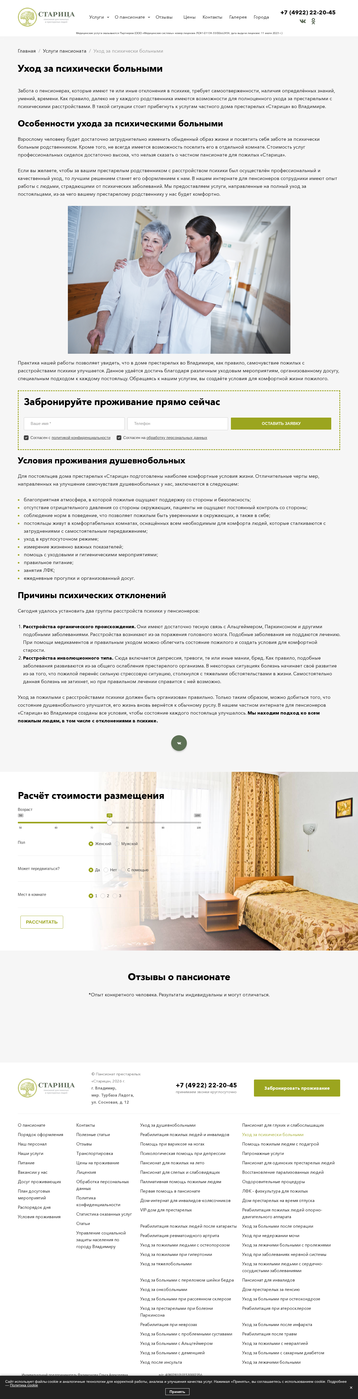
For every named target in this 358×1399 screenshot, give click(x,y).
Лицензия (86, 1172)
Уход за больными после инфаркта (277, 1324)
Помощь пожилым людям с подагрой (280, 1144)
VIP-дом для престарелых (166, 1209)
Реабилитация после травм (269, 1333)
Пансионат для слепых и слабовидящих (180, 1172)
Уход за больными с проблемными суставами (186, 1333)
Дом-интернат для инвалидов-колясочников (185, 1200)
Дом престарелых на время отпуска (278, 1200)
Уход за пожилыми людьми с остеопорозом (185, 1245)
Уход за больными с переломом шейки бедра (187, 1280)
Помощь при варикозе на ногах (172, 1144)
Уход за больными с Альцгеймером (176, 1343)
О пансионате (130, 17)
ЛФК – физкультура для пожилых (275, 1191)
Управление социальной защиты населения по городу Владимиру (101, 1239)
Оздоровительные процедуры (273, 1181)
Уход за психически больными (272, 1134)
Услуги (96, 17)
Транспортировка (94, 1153)
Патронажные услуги (263, 1153)
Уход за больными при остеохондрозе (281, 1298)
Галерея (238, 17)
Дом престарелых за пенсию (271, 1289)
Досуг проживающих (39, 1181)
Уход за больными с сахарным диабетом (283, 1352)
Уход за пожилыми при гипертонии (176, 1254)
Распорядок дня (34, 1207)
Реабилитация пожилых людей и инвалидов (184, 1134)
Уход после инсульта (161, 1362)
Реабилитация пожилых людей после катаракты (188, 1226)
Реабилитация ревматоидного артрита (179, 1235)
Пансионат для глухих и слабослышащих (283, 1125)
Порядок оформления (40, 1134)
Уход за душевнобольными (168, 1125)
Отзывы (164, 17)
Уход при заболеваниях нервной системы (284, 1254)
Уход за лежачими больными (271, 1362)
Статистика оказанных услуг (104, 1214)
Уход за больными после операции (277, 1226)
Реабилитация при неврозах (168, 1324)
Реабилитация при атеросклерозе (276, 1308)
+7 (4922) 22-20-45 (308, 12)
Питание (26, 1162)
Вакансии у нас (32, 1172)
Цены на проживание (97, 1162)
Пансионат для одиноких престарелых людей (288, 1162)
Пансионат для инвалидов (268, 1280)
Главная (27, 51)
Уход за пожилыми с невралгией (275, 1343)
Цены (189, 17)
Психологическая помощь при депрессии (182, 1153)
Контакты (213, 17)
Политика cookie (24, 1385)
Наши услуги (30, 1153)
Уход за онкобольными (163, 1289)
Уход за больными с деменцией (172, 1352)
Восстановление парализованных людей (283, 1172)
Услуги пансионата (64, 51)
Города (261, 17)
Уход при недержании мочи (270, 1235)
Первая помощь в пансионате (170, 1191)
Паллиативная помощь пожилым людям (180, 1181)
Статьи (83, 1223)
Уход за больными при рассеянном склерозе (185, 1298)
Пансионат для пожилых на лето (172, 1162)
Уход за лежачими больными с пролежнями (286, 1245)
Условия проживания (39, 1216)
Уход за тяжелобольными (166, 1263)
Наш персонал (32, 1144)
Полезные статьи (93, 1134)
